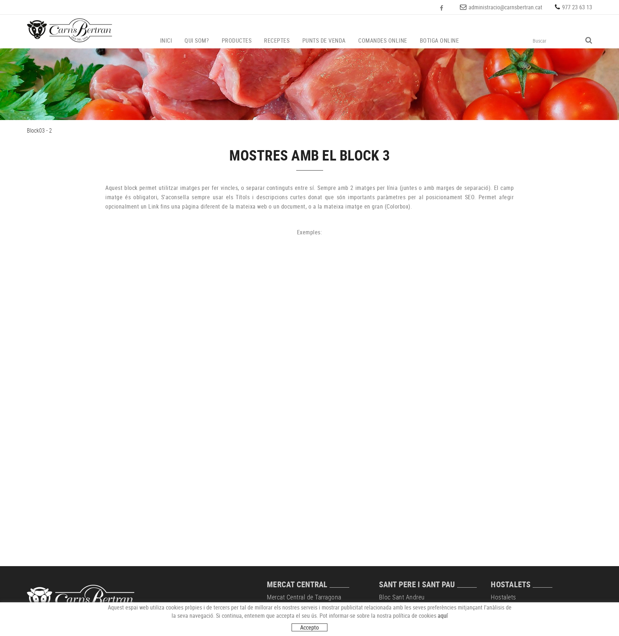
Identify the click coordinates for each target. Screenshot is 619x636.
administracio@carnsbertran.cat (505, 7)
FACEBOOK (442, 8)
